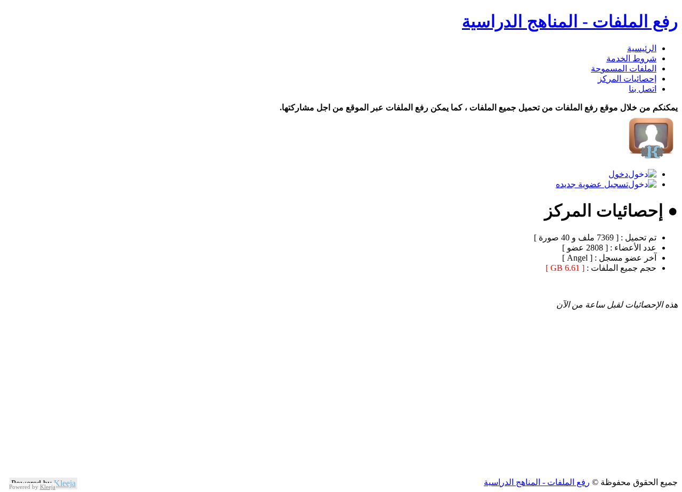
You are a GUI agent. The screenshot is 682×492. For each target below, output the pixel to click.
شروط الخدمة (631, 58)
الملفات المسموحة (623, 68)
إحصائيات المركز (627, 78)
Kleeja (65, 483)
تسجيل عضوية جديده (592, 184)
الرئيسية (641, 48)
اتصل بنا (642, 88)
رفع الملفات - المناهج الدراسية (570, 21)
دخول (618, 174)
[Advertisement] (358, 402)
